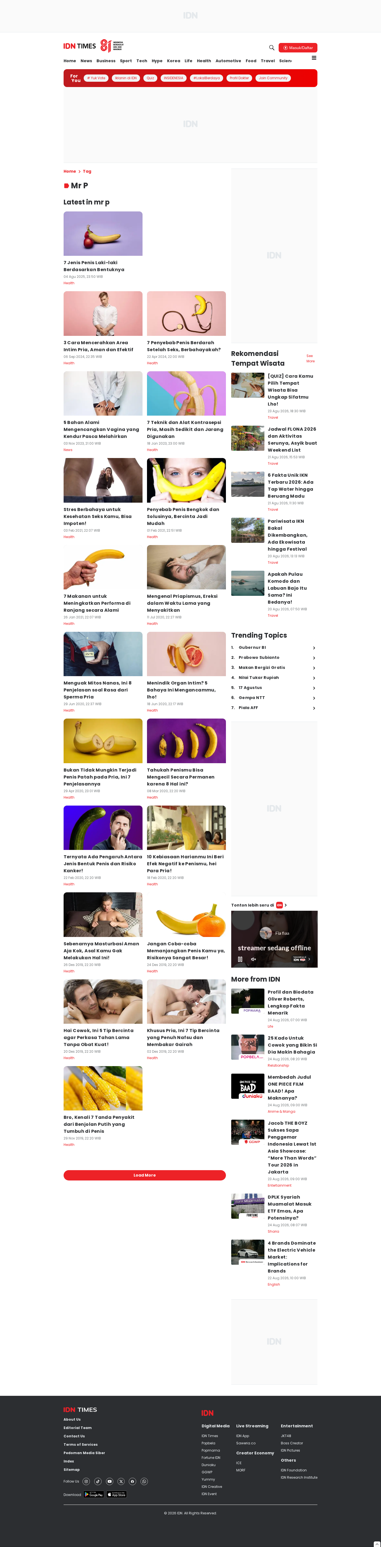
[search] (272, 47)
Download (72, 1494)
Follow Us (71, 1481)
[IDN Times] (94, 46)
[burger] (314, 58)
